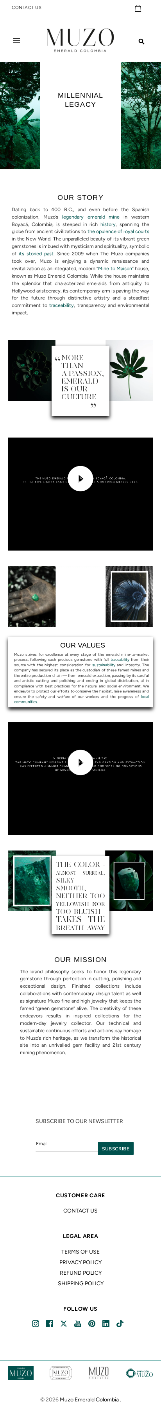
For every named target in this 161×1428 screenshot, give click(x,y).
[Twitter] (64, 1323)
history (108, 224)
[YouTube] (78, 1323)
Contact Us (80, 1210)
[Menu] (16, 40)
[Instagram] (36, 1323)
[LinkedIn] (106, 1323)
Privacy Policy (80, 1262)
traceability (61, 305)
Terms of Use (80, 1252)
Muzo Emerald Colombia (89, 1399)
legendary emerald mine (91, 217)
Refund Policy (81, 1273)
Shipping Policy (81, 1283)
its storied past (36, 254)
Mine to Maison (115, 268)
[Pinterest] (92, 1323)
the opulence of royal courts (118, 231)
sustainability (103, 664)
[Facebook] (50, 1323)
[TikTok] (120, 1323)
